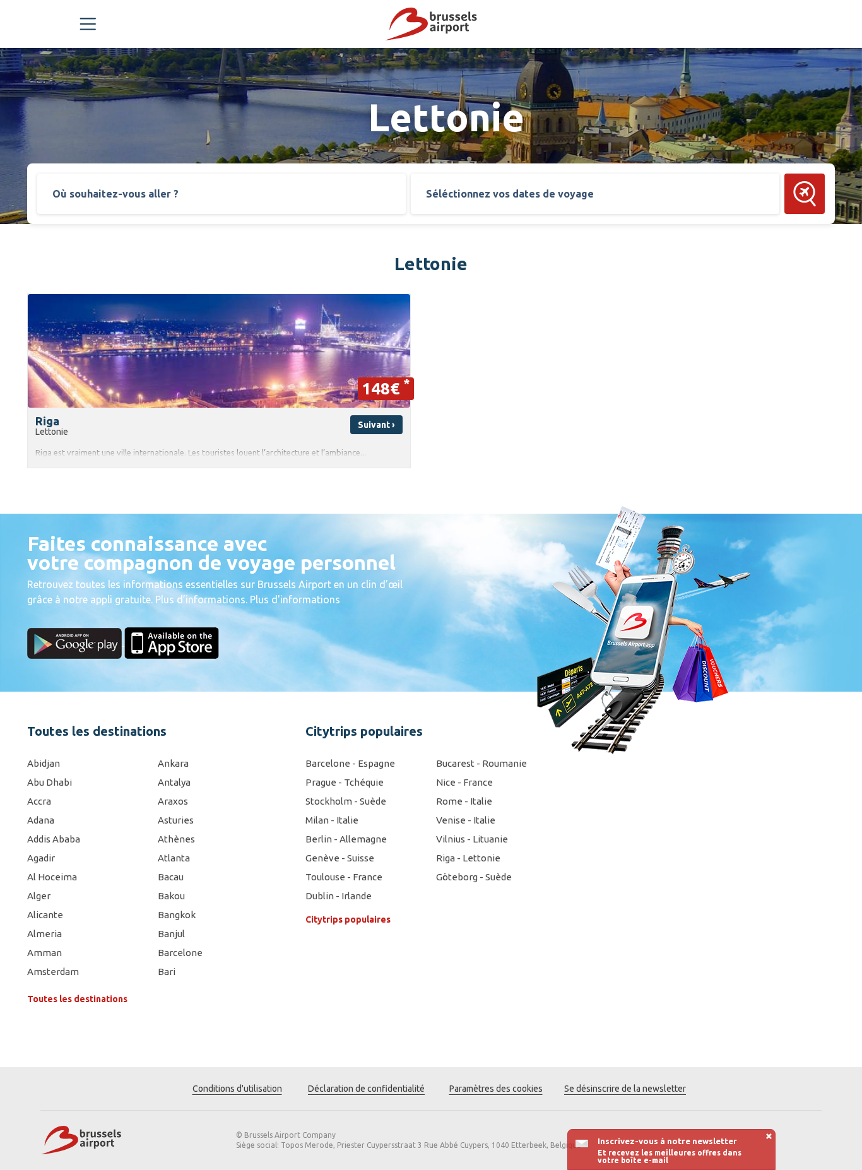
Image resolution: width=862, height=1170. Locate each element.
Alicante (45, 914)
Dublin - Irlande (338, 895)
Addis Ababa (53, 839)
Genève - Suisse (339, 858)
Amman (44, 952)
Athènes (176, 839)
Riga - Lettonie (468, 858)
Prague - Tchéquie (344, 782)
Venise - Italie (465, 820)
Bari (166, 971)
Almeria (44, 933)
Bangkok (177, 914)
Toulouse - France (343, 877)
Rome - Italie (464, 801)
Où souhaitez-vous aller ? (115, 193)
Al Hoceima (52, 877)
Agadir (41, 858)
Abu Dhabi (49, 782)
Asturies (176, 820)
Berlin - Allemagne (346, 839)
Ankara (173, 763)
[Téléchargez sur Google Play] (75, 641)
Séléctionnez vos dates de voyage (510, 193)
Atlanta (174, 858)
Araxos (173, 801)
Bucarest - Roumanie (481, 763)
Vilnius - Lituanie (472, 839)
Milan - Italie (331, 820)
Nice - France (464, 782)
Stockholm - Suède (345, 801)
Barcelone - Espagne (350, 763)
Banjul (171, 933)
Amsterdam (53, 971)
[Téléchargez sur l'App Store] (171, 641)
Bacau (171, 877)
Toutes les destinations (77, 999)
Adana (40, 820)
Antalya (174, 782)
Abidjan (43, 763)
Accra (39, 801)
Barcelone (180, 952)
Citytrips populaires (348, 919)
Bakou (171, 895)
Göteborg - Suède (474, 877)
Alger (38, 895)
